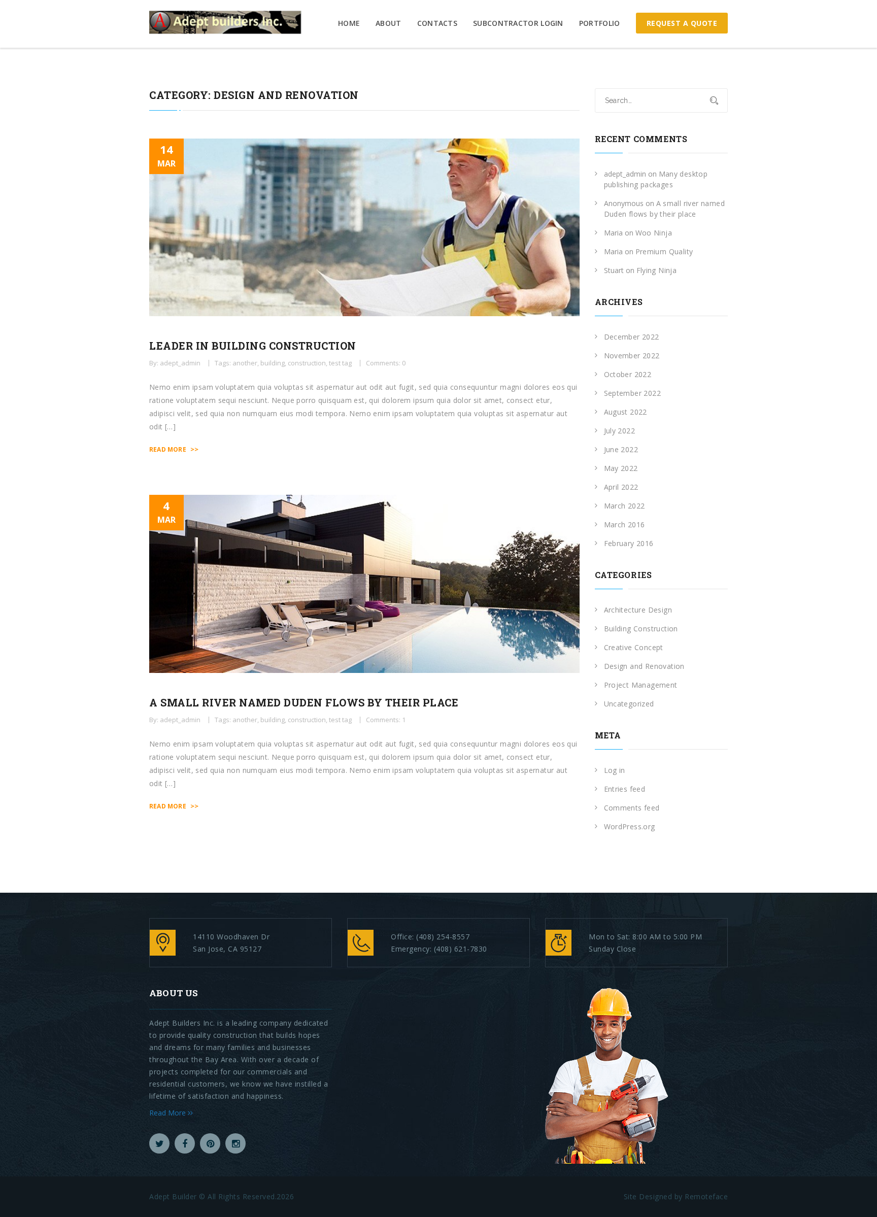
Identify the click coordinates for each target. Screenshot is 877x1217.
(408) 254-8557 (442, 936)
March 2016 (624, 524)
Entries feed (625, 789)
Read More (168, 1113)
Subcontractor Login (518, 23)
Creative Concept (633, 647)
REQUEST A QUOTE (682, 23)
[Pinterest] (210, 1143)
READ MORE (173, 449)
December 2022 (631, 337)
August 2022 (625, 412)
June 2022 (621, 449)
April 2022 (621, 487)
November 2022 (632, 355)
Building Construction (641, 628)
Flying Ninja (656, 270)
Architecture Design (638, 610)
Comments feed (632, 808)
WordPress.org (629, 826)
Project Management (641, 685)
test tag (340, 362)
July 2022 (619, 430)
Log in (614, 770)
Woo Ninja (653, 233)
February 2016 (629, 543)
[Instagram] (235, 1143)
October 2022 (628, 374)
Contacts (437, 23)
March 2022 (624, 506)
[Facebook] (185, 1143)
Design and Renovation (644, 666)
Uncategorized (629, 703)
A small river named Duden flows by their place (303, 702)
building (272, 362)
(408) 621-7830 (460, 949)
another (244, 362)
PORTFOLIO (599, 23)
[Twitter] (159, 1143)
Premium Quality (664, 251)
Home (349, 23)
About (388, 23)
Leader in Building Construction (252, 345)
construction (307, 362)
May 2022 (621, 468)
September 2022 (632, 393)
